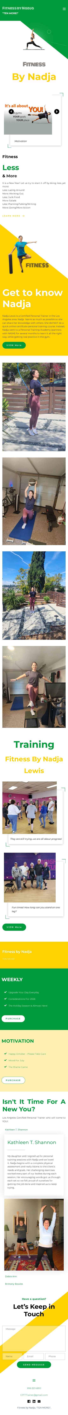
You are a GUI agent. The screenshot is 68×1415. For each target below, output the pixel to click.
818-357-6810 (34, 1388)
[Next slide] (56, 111)
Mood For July (16, 1060)
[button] (64, 9)
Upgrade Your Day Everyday (24, 992)
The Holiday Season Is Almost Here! (28, 1005)
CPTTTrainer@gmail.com (34, 1395)
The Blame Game (18, 1067)
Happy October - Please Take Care (27, 1053)
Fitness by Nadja (18, 8)
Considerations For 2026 (22, 999)
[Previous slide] (11, 111)
